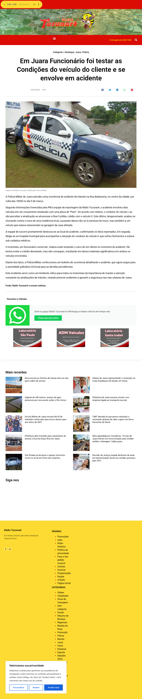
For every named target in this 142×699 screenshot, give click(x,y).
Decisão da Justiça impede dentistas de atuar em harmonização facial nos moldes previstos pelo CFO (113, 458)
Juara (78, 52)
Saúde (60, 612)
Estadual (61, 649)
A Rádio (61, 580)
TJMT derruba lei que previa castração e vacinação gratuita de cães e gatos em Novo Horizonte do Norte (113, 419)
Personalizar (18, 687)
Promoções (63, 536)
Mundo (60, 639)
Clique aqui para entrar (48, 318)
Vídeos (60, 592)
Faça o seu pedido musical (62, 560)
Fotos (60, 645)
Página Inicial (64, 583)
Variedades (62, 595)
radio (59, 540)
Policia (85, 52)
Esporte (61, 652)
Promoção (62, 632)
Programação (64, 573)
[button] (54, 38)
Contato (61, 566)
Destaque (69, 52)
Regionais (62, 622)
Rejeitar (36, 687)
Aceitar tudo (53, 687)
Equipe (60, 576)
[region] (36, 677)
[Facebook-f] (5, 549)
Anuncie (61, 570)
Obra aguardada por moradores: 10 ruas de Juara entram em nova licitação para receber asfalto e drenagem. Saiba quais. (113, 439)
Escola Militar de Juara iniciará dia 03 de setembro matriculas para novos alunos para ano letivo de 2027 (45, 419)
